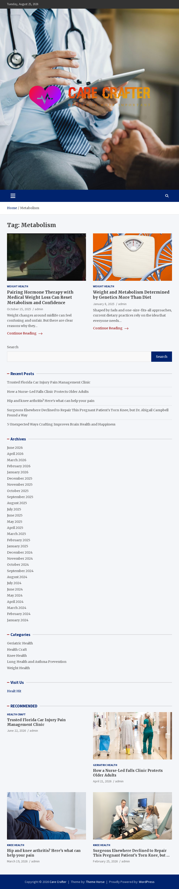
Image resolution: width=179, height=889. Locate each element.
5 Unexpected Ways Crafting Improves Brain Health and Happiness (61, 424)
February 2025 (18, 540)
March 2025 (16, 534)
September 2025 (20, 497)
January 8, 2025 (103, 304)
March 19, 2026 (17, 861)
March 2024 (16, 608)
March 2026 (16, 460)
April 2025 (15, 528)
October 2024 (18, 564)
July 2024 (14, 583)
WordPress (147, 882)
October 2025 (18, 491)
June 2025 (15, 515)
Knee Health (17, 656)
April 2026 (15, 454)
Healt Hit (14, 691)
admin (39, 309)
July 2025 (14, 509)
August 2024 (17, 577)
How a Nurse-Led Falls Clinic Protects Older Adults (48, 392)
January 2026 (17, 472)
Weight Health (17, 286)
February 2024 (19, 614)
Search (12, 347)
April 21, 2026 (102, 781)
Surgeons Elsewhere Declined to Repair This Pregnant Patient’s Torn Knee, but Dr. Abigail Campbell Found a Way (132, 855)
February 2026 (19, 466)
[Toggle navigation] (13, 196)
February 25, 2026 (105, 861)
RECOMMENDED (23, 706)
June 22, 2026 (16, 730)
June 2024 (15, 589)
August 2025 (17, 503)
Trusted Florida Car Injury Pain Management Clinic (48, 382)
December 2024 (20, 552)
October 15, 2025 (19, 309)
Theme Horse (95, 882)
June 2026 (15, 448)
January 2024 (17, 620)
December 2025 (19, 478)
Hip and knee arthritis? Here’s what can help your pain (50, 401)
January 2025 (17, 546)
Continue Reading (22, 333)
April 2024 (15, 602)
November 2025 (20, 484)
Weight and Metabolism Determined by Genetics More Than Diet (131, 295)
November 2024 (20, 558)
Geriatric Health (20, 643)
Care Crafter (58, 882)
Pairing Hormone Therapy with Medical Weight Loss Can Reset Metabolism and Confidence (40, 297)
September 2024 (20, 571)
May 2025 (14, 522)
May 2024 (15, 595)
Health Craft (17, 649)
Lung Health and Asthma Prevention (36, 662)
